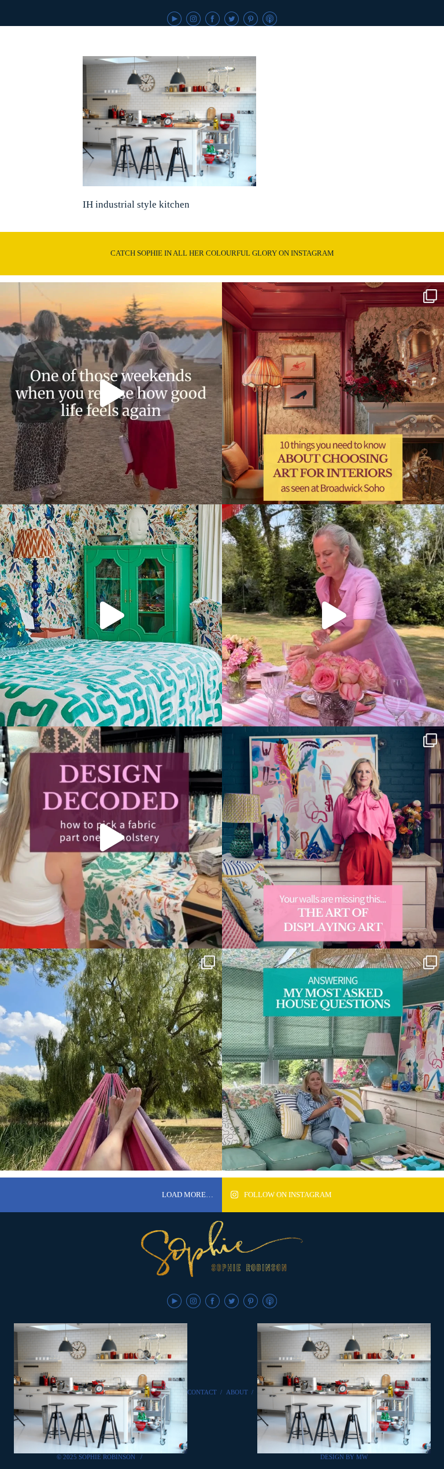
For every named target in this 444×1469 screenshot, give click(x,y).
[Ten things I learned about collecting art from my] (333, 393)
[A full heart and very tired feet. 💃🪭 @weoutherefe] (111, 393)
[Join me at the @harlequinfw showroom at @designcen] (111, 837)
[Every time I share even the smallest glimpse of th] (333, 1059)
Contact (202, 1392)
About (237, 1392)
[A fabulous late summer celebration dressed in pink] (333, 615)
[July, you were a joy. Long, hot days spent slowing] (111, 1059)
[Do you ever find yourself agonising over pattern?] (111, 615)
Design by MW (344, 1456)
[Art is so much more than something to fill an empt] (333, 837)
